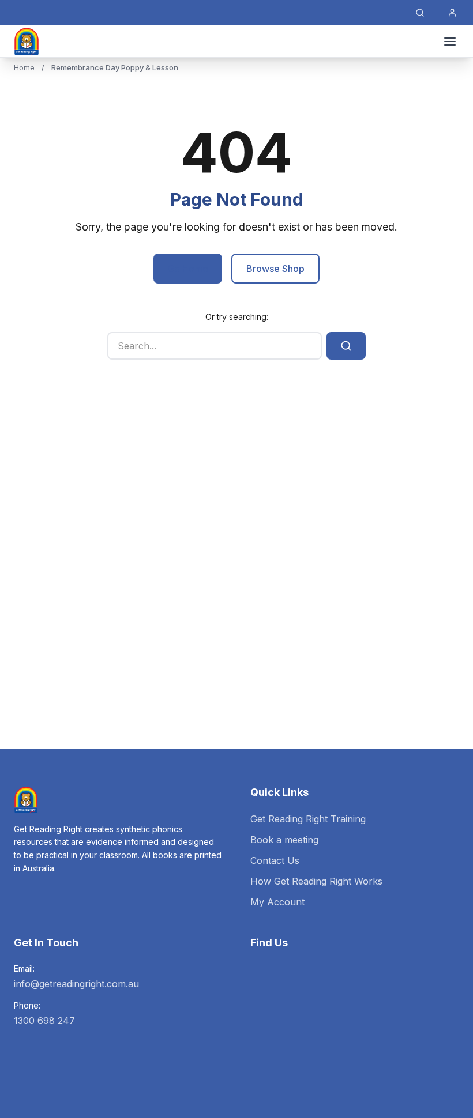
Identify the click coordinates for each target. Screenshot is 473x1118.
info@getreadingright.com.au (76, 983)
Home (24, 67)
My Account (277, 902)
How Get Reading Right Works (316, 881)
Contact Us (274, 860)
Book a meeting (284, 839)
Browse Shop (275, 268)
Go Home (187, 268)
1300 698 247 (44, 1020)
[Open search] (420, 13)
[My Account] (452, 13)
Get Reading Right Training (308, 819)
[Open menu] (450, 41)
